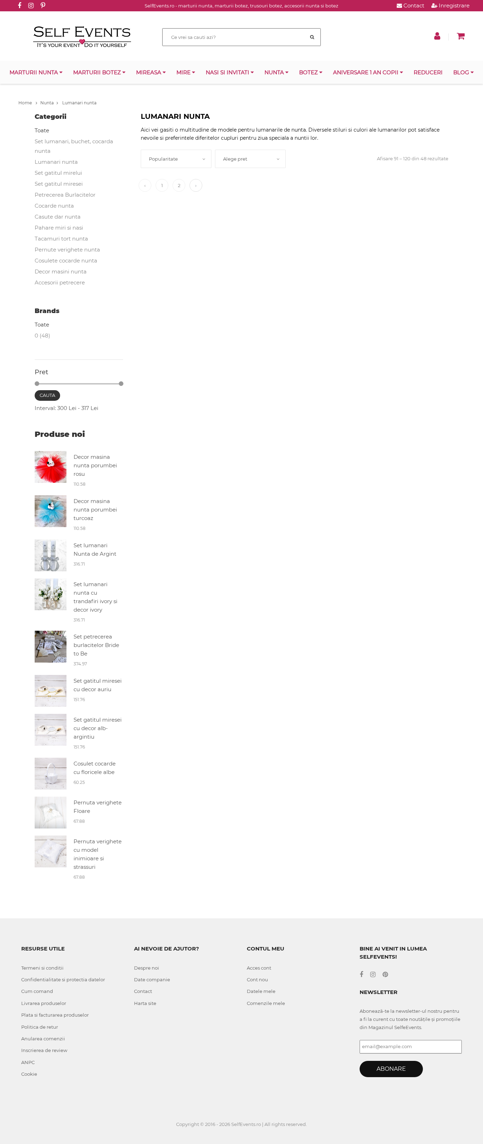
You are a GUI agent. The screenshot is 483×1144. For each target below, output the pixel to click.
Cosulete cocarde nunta (66, 260)
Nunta (274, 72)
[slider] (37, 383)
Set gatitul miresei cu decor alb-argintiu (98, 728)
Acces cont (259, 968)
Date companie (152, 979)
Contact (413, 5)
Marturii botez (97, 72)
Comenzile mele (266, 1003)
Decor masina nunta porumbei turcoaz (95, 509)
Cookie (29, 1074)
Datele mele (261, 991)
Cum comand (37, 991)
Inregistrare (453, 5)
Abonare (391, 1068)
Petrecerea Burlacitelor (65, 194)
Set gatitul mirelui (58, 172)
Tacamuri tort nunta (61, 238)
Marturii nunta (34, 72)
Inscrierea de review (44, 1050)
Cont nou (257, 979)
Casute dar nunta (58, 216)
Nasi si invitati (228, 72)
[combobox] (176, 159)
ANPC (28, 1062)
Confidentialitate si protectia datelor (63, 979)
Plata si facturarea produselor (55, 1015)
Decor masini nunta (61, 271)
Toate (42, 130)
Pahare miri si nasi (59, 227)
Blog (462, 72)
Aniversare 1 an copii (366, 72)
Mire (184, 72)
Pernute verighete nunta (67, 249)
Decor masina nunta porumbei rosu (95, 465)
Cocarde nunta (54, 205)
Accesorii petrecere (60, 282)
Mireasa (149, 72)
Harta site (145, 1003)
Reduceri (428, 72)
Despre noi (146, 968)
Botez (309, 72)
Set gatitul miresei (59, 183)
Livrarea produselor (43, 1003)
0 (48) (42, 335)
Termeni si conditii (42, 968)
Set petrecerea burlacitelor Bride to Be (96, 645)
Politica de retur (39, 1027)
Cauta (47, 395)
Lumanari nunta (79, 102)
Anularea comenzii (43, 1038)
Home (25, 102)
